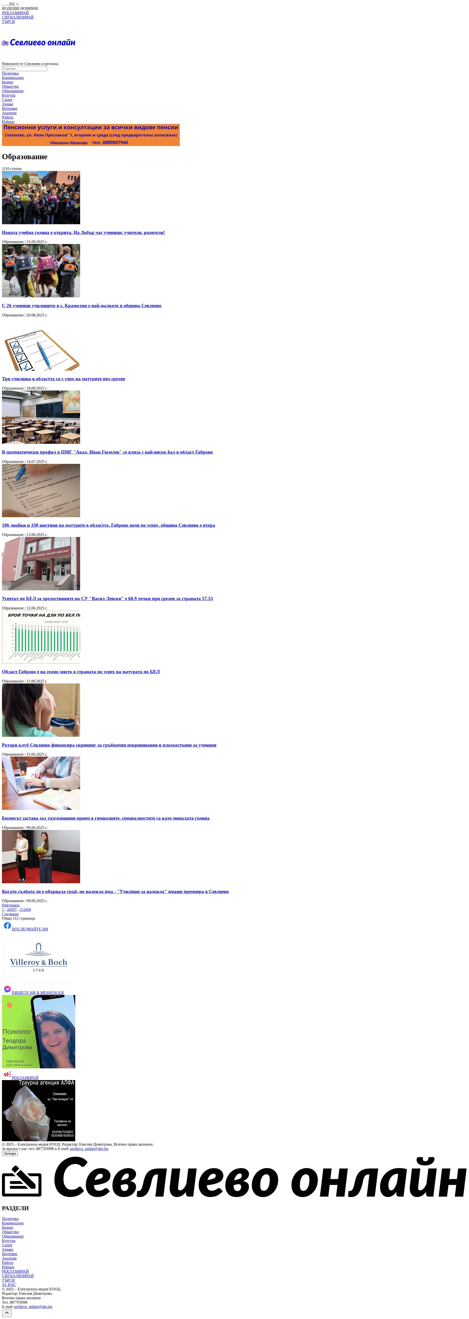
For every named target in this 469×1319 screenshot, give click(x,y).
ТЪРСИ (8, 22)
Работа (7, 117)
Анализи (9, 113)
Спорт (7, 100)
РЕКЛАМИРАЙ (15, 13)
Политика (10, 73)
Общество (10, 86)
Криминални (13, 78)
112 (22, 909)
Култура (8, 95)
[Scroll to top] (7, 1313)
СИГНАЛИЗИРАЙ (18, 17)
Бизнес (7, 82)
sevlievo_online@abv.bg (89, 1149)
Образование (13, 91)
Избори (8, 122)
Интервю (9, 108)
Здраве (7, 104)
